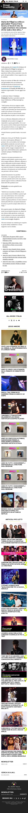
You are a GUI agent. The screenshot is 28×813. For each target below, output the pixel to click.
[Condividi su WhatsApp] (8, 63)
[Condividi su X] (13, 63)
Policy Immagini (13, 802)
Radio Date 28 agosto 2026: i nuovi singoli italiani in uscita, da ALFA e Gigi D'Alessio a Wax (14, 238)
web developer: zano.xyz (14, 804)
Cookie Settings (20, 802)
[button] (17, 63)
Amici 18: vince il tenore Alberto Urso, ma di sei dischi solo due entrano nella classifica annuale (14, 257)
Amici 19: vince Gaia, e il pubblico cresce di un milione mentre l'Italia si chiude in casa (15, 263)
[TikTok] (25, 798)
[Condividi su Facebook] (10, 63)
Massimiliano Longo (12, 58)
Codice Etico (18, 801)
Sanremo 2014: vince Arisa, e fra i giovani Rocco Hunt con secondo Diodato (12, 245)
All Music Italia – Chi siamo (6, 801)
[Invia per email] (19, 63)
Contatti (13, 801)
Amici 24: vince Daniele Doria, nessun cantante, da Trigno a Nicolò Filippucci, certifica (14, 251)
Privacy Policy (23, 801)
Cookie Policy (8, 802)
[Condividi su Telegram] (15, 63)
